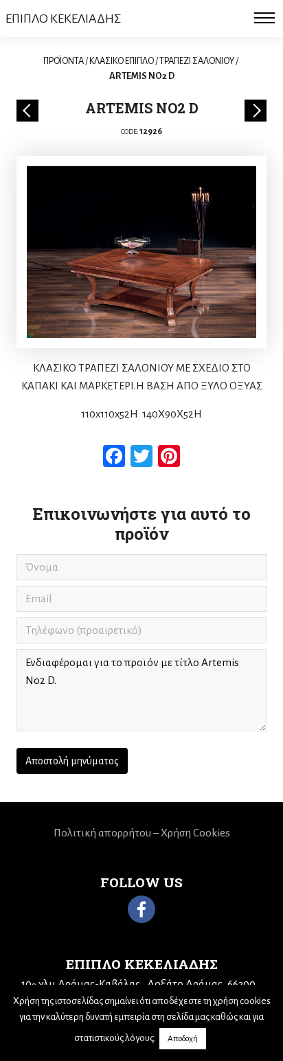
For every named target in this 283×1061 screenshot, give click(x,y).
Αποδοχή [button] (183, 1038)
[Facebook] (141, 909)
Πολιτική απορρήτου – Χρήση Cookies (142, 832)
